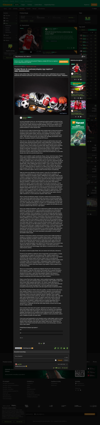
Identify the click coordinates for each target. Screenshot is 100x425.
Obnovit (60, 360)
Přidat (66, 360)
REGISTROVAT (63, 61)
